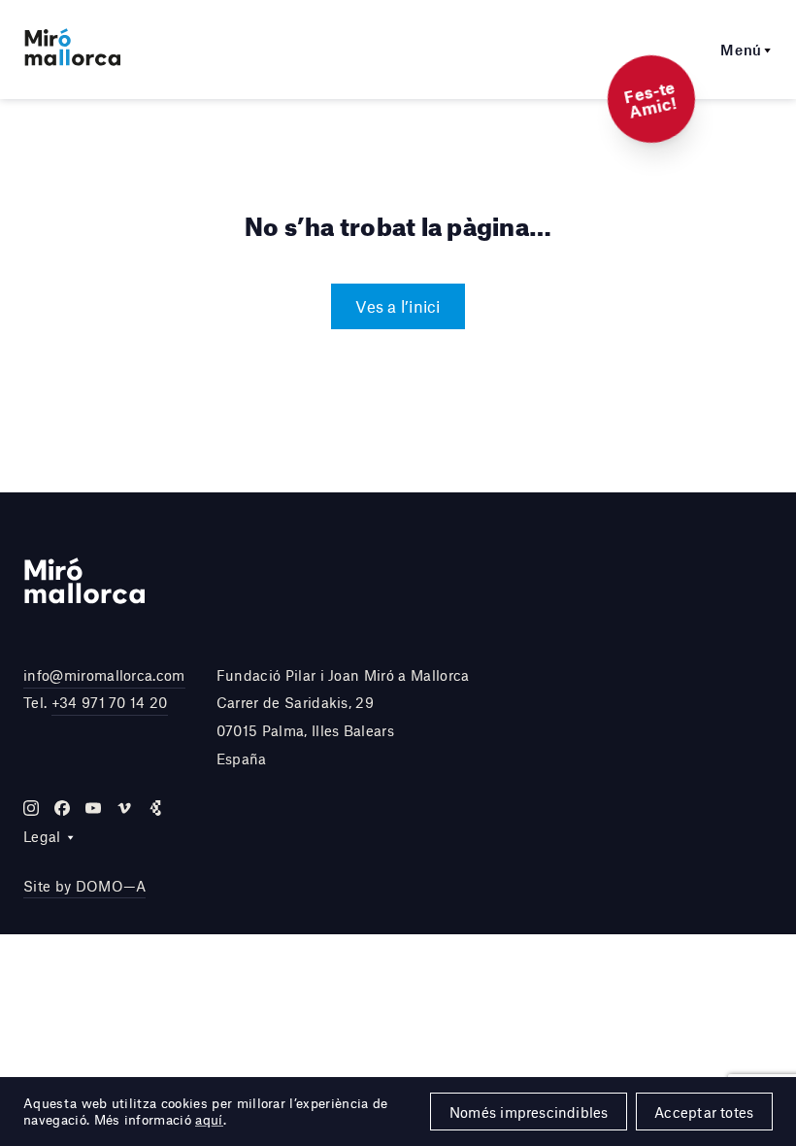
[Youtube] (93, 808)
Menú (741, 49)
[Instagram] (31, 808)
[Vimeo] (124, 808)
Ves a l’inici (397, 306)
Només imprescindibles (529, 1112)
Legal (42, 836)
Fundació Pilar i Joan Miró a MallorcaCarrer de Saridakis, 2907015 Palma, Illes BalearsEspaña (343, 716)
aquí (208, 1120)
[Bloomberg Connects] (155, 808)
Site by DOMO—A (84, 885)
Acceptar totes (703, 1112)
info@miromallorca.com (104, 675)
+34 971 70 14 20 (109, 702)
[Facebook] (62, 808)
